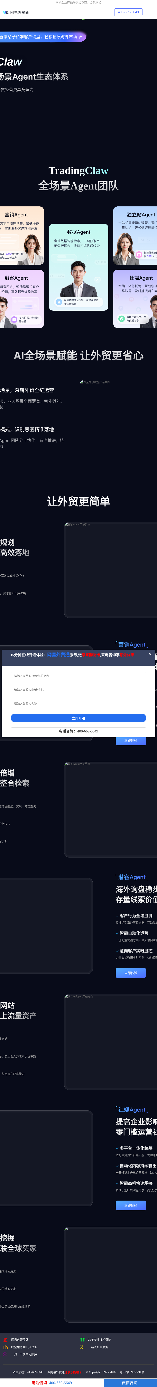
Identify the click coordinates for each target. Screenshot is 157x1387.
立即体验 (130, 740)
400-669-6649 (128, 12)
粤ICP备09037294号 (132, 1372)
